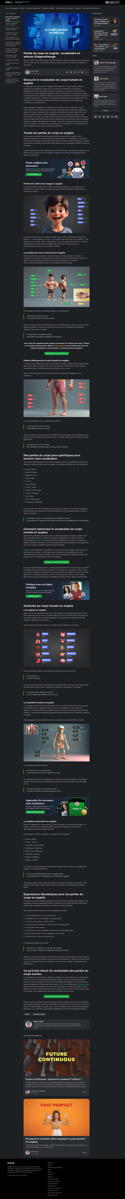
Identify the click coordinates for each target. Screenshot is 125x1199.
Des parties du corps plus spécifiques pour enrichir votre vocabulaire (13, 43)
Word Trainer (37, 540)
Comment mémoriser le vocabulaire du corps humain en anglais (12, 50)
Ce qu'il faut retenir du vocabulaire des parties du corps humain (12, 80)
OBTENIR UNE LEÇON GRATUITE (56, 353)
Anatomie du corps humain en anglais (11, 56)
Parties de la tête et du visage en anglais (12, 28)
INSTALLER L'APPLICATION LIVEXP (56, 562)
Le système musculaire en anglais (13, 68)
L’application (28, 550)
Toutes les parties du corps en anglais (12, 24)
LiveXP (60, 984)
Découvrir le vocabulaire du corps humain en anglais (13, 18)
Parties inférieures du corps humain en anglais (13, 38)
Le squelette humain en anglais (12, 64)
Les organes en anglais (12, 60)
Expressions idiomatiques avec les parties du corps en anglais (13, 74)
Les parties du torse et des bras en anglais (12, 33)
